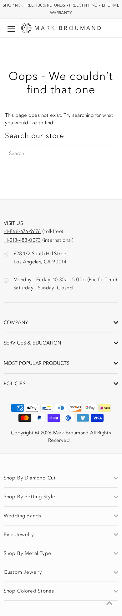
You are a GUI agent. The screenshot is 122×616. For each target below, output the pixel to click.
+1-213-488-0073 (22, 240)
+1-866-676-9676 (22, 231)
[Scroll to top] (109, 603)
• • (61, 9)
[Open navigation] (11, 28)
